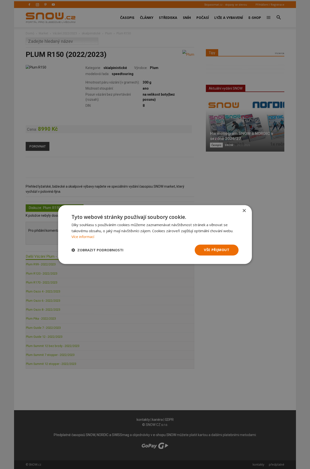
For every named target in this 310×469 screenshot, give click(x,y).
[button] (97, 250)
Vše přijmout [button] (216, 249)
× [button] (244, 211)
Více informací (82, 236)
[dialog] (155, 234)
